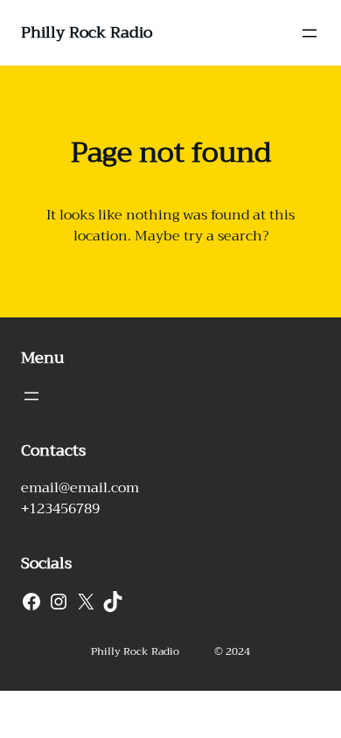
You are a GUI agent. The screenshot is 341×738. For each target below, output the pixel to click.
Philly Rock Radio (86, 32)
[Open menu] (309, 33)
